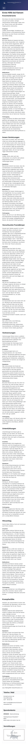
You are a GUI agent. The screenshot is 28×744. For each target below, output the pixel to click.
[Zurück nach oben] (25, 741)
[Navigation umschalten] (3, 8)
